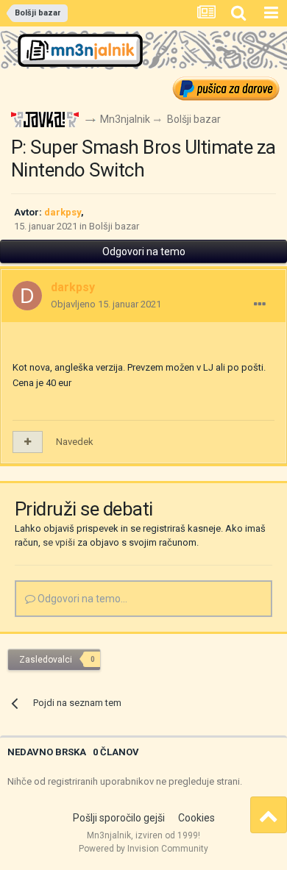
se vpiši (59, 542)
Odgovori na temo (143, 251)
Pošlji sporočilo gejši (119, 818)
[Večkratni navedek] (28, 442)
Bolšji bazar (114, 226)
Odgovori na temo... (81, 599)
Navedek (74, 441)
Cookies (196, 818)
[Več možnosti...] (259, 304)
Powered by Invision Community (143, 849)
